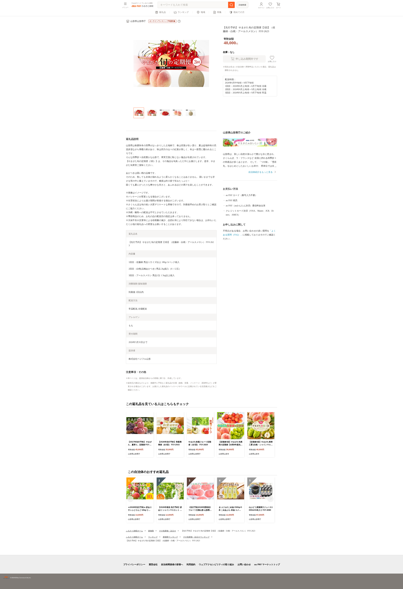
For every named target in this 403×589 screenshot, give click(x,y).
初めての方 (238, 12)
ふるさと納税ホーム (134, 531)
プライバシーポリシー (134, 564)
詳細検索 (242, 5)
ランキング (183, 12)
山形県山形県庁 (138, 21)
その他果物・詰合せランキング (196, 537)
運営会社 (153, 564)
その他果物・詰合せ (167, 531)
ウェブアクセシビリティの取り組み (216, 564)
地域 (203, 12)
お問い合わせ (244, 564)
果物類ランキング (170, 537)
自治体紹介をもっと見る (260, 172)
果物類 (151, 531)
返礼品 (162, 12)
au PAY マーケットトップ (267, 564)
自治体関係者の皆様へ (172, 564)
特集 (219, 12)
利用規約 (191, 564)
